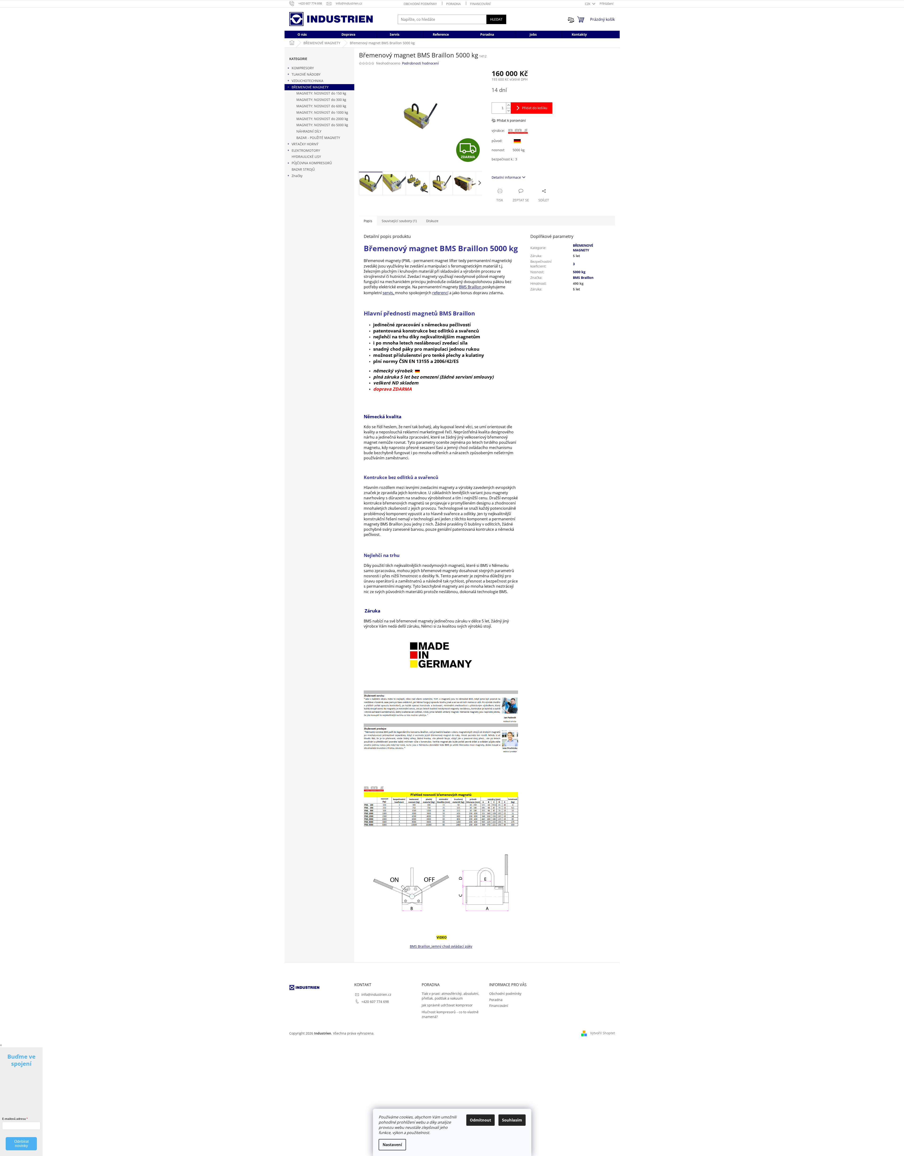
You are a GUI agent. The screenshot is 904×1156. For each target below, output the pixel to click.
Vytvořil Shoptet (602, 1033)
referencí (440, 292)
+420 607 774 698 (375, 1001)
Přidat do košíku (534, 108)
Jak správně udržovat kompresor (447, 1005)
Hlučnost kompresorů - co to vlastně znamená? (450, 1014)
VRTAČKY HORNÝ (305, 144)
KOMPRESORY (303, 68)
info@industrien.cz (376, 994)
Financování (480, 4)
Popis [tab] (368, 221)
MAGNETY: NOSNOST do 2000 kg (322, 118)
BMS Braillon (470, 286)
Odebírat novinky (21, 1143)
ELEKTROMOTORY (306, 150)
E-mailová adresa (14, 1119)
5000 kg (579, 272)
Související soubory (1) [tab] (399, 221)
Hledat (496, 19)
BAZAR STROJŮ (303, 169)
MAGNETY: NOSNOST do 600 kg (321, 106)
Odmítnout (480, 1120)
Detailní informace (506, 177)
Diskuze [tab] (432, 221)
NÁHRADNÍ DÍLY (308, 131)
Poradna (453, 4)
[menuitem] (302, 34)
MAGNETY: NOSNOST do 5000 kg (322, 125)
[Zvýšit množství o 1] (508, 105)
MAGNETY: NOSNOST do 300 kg (321, 99)
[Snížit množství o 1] (508, 110)
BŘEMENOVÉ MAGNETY (310, 87)
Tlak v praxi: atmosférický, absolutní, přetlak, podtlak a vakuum (450, 995)
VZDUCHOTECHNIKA (307, 80)
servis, (389, 292)
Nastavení (392, 1144)
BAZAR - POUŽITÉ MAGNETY (318, 137)
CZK (588, 4)
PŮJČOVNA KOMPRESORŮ (312, 163)
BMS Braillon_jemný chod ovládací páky (441, 946)
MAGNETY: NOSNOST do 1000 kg (322, 112)
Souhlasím (512, 1120)
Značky (297, 175)
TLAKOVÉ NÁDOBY (306, 74)
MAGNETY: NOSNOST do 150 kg (321, 93)
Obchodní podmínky (420, 4)
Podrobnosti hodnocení (420, 63)
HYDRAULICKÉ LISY (306, 156)
